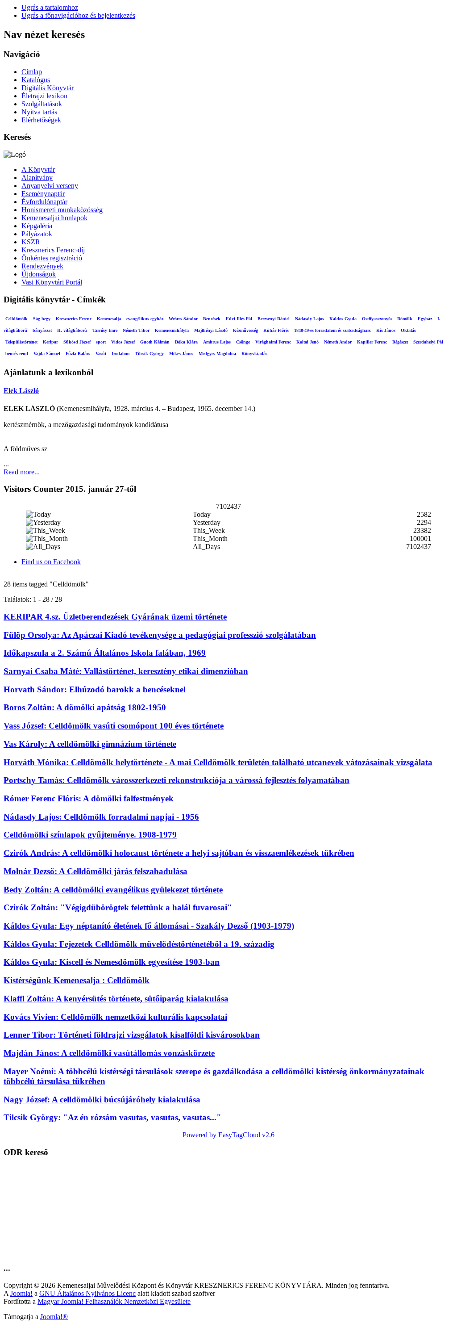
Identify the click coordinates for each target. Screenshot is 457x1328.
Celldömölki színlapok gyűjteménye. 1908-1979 (90, 834)
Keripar (50, 341)
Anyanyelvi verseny (49, 185)
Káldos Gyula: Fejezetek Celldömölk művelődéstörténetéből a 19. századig (139, 944)
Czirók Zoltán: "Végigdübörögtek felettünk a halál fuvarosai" (118, 907)
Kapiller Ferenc (372, 341)
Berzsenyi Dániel (274, 318)
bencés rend (16, 353)
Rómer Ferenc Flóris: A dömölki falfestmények (89, 798)
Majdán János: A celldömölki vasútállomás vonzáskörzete (109, 1053)
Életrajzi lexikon (44, 96)
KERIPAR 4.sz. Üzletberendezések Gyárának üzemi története (115, 616)
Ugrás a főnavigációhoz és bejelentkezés (78, 15)
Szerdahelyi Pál (428, 341)
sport (101, 341)
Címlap (31, 71)
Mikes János (181, 353)
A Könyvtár (38, 169)
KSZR (30, 242)
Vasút (101, 353)
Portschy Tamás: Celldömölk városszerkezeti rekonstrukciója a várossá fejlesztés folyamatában (176, 780)
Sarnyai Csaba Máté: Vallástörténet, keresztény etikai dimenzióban (126, 671)
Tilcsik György (149, 353)
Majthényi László (211, 330)
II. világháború (72, 330)
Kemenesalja (109, 318)
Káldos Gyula (343, 318)
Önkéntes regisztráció (51, 258)
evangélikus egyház (144, 318)
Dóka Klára (186, 341)
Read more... (22, 472)
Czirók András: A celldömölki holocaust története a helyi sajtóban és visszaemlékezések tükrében (179, 853)
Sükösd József (77, 341)
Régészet (400, 341)
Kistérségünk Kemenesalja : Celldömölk (77, 980)
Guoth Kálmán (155, 341)
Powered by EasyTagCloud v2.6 (228, 1135)
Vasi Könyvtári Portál (51, 282)
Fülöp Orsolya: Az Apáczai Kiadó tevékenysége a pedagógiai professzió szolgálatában (160, 635)
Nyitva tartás (39, 112)
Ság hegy (41, 318)
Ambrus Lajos (217, 341)
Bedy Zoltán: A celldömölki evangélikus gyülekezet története (113, 889)
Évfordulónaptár (44, 201)
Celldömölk (16, 318)
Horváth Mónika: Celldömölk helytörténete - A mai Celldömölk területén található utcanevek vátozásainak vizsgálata (218, 762)
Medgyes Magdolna (217, 353)
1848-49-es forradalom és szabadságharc (332, 330)
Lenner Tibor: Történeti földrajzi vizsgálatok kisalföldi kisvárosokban (132, 1034)
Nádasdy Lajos (309, 318)
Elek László (21, 390)
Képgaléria (36, 226)
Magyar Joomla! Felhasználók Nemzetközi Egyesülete (114, 1301)
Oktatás (408, 330)
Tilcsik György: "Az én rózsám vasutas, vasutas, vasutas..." (112, 1117)
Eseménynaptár (43, 193)
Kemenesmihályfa (172, 330)
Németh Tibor (136, 330)
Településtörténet (21, 341)
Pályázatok (36, 234)
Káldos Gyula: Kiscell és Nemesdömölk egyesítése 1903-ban (112, 962)
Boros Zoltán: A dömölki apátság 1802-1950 (85, 707)
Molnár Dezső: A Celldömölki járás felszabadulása (95, 871)
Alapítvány (37, 177)
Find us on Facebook (51, 562)
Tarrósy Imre (104, 330)
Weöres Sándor (183, 318)
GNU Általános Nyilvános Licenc (87, 1293)
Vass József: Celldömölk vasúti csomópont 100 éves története (114, 725)
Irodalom (120, 353)
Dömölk (404, 318)
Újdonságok (38, 274)
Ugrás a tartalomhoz (49, 7)
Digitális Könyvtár (47, 88)
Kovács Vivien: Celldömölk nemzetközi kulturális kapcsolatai (115, 1017)
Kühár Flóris (276, 330)
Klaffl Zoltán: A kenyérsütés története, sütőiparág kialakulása (116, 998)
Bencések (211, 318)
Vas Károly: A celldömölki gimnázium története (90, 744)
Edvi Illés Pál (239, 318)
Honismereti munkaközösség (62, 210)
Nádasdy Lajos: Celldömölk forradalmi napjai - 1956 (101, 816)
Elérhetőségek (41, 120)
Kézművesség (245, 330)
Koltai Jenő (307, 341)
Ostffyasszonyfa (377, 318)
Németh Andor (338, 341)
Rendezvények (42, 266)
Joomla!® (54, 1316)
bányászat (42, 330)
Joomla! (21, 1293)
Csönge (243, 341)
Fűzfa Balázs (78, 353)
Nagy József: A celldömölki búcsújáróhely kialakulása (102, 1099)
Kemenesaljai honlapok (54, 218)
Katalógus (35, 80)
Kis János (385, 330)
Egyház (425, 318)
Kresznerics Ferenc (73, 318)
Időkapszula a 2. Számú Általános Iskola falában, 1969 (105, 653)
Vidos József (123, 341)
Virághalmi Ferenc (273, 341)
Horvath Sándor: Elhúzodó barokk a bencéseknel (95, 689)
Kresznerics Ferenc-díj (53, 250)
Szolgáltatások (41, 104)
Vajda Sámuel (46, 353)
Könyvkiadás (254, 353)
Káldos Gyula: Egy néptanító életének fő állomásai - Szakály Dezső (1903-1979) (149, 925)
